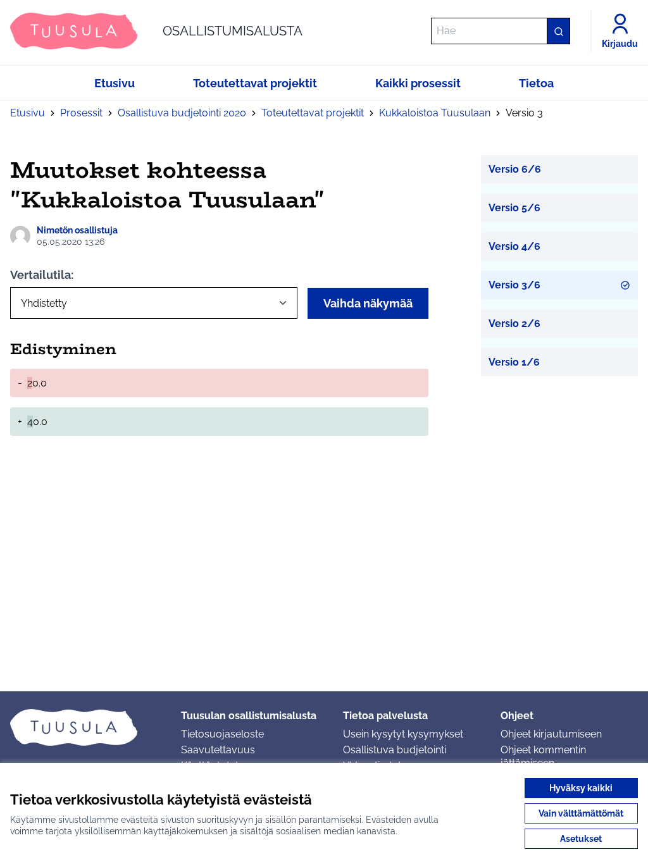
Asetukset (581, 839)
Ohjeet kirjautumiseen (551, 734)
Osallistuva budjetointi (394, 750)
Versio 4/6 (514, 246)
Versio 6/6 (515, 169)
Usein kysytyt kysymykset (403, 734)
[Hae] (558, 31)
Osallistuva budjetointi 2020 (182, 113)
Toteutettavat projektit (312, 113)
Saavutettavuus (218, 750)
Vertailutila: (41, 274)
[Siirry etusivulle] (85, 727)
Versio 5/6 (514, 208)
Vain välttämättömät (581, 813)
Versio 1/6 (514, 362)
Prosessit (81, 113)
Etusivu (27, 113)
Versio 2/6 (514, 324)
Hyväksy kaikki (581, 788)
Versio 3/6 (514, 285)
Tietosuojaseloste (222, 734)
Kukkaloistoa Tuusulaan (434, 113)
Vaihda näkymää (368, 303)
